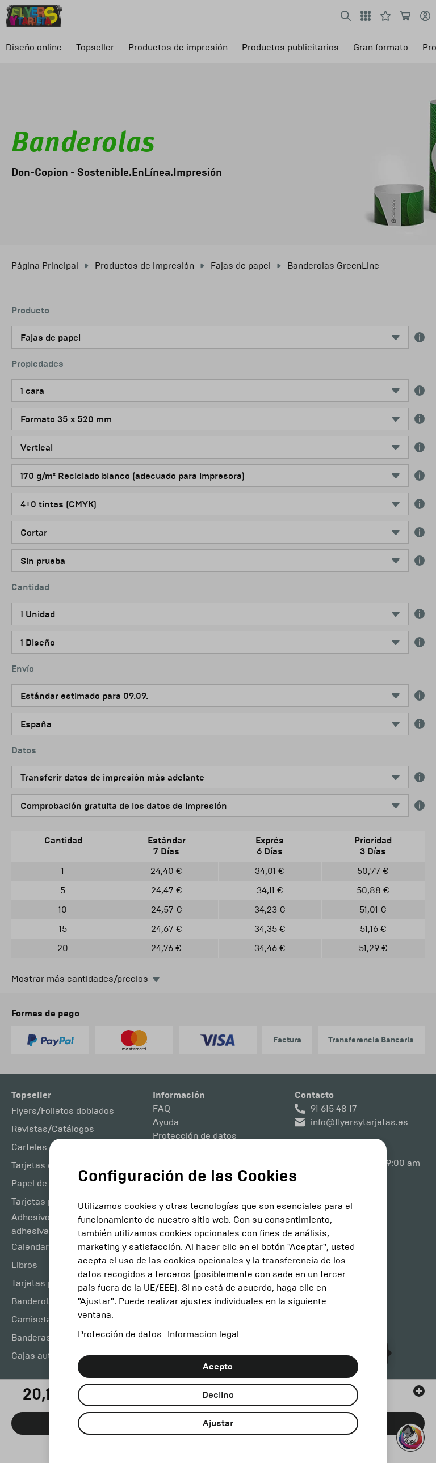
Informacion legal (203, 1334)
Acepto (218, 1366)
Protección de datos (120, 1334)
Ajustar (218, 1423)
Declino (218, 1395)
